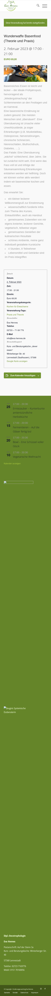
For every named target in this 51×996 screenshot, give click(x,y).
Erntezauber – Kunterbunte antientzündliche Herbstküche (29, 412)
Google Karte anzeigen (17, 361)
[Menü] (43, 6)
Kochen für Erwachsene (17, 306)
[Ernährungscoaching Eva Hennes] (21, 6)
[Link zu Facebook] (45, 989)
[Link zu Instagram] (41, 989)
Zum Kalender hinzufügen (22, 375)
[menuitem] (36, 6)
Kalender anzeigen (12, 463)
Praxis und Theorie (15, 314)
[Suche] (36, 6)
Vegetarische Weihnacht (27, 456)
